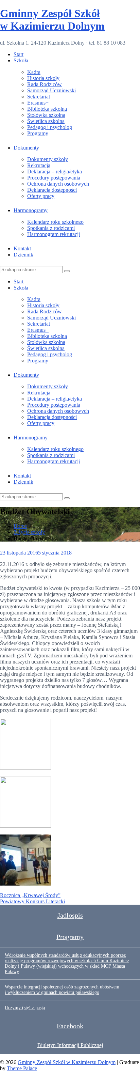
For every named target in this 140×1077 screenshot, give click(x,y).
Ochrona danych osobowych (58, 184)
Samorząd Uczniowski (51, 90)
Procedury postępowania (53, 178)
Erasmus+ (38, 103)
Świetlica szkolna (46, 121)
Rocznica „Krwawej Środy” (30, 895)
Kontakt (22, 248)
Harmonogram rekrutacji (53, 234)
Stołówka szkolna (46, 115)
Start (18, 54)
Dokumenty (26, 148)
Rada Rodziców (44, 84)
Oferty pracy (40, 196)
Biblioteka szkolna (47, 109)
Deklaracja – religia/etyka (54, 171)
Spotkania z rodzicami (51, 228)
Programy (37, 133)
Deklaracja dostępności (52, 190)
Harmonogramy (31, 210)
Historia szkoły (43, 78)
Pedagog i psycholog (49, 127)
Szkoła (21, 60)
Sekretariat (38, 96)
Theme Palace (22, 1068)
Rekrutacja (38, 165)
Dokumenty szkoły (47, 159)
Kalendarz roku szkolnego (55, 222)
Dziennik (23, 254)
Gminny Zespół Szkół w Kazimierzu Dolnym (52, 19)
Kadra (33, 72)
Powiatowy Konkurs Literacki (32, 901)
